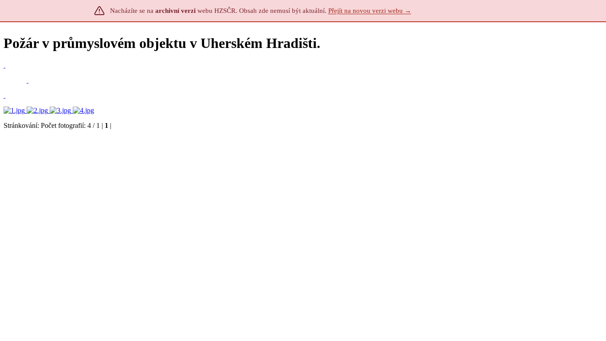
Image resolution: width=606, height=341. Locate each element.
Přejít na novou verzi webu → (369, 10)
